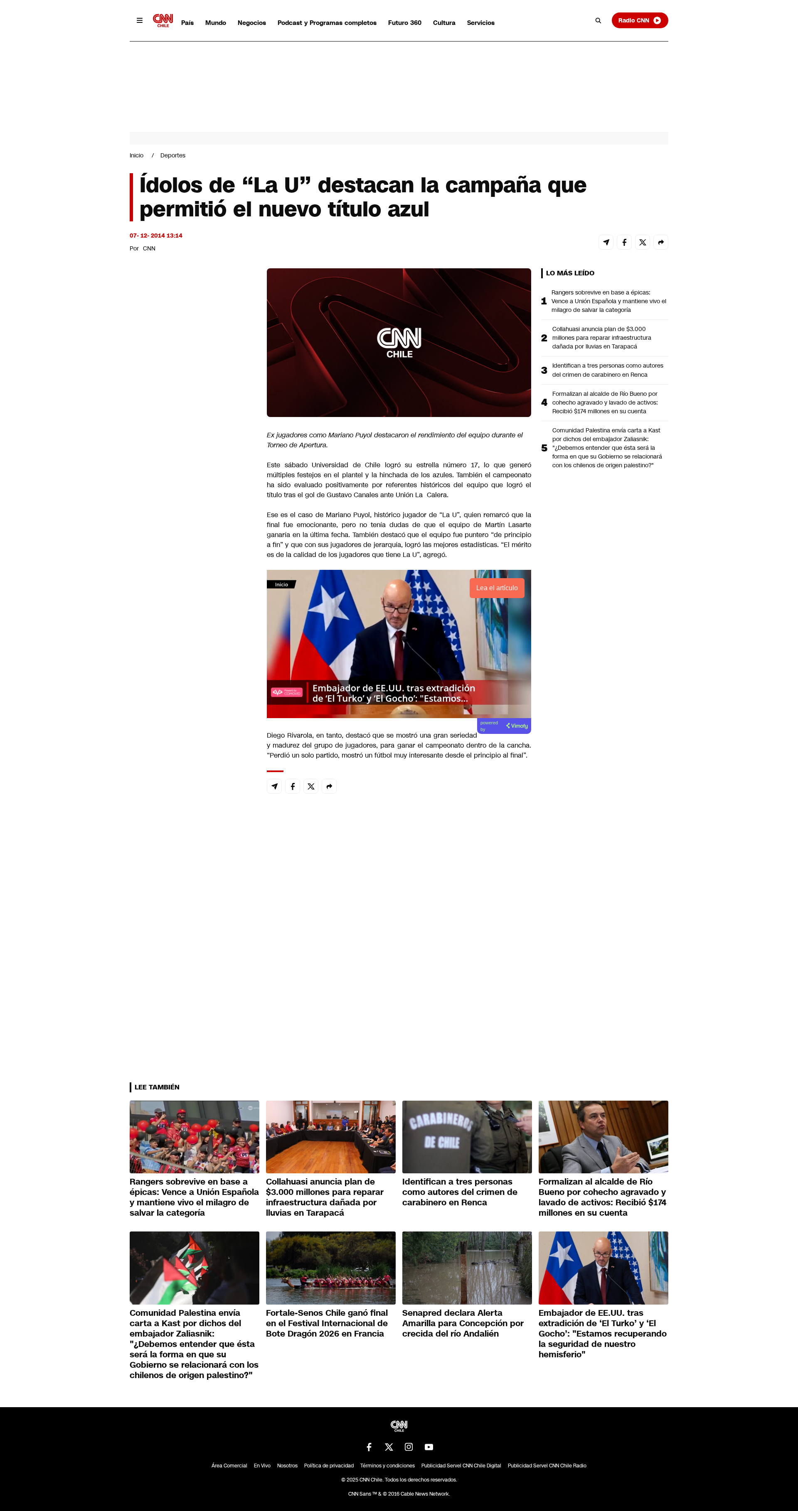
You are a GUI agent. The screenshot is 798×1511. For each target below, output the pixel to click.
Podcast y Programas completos (327, 22)
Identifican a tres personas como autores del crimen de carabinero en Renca (607, 369)
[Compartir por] (660, 242)
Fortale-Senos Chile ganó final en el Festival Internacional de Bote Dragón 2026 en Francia (327, 1323)
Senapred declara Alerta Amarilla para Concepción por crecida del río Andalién (463, 1323)
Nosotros (287, 1465)
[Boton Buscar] (598, 20)
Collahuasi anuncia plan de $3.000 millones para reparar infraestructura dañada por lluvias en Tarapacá (601, 338)
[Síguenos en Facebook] (369, 1447)
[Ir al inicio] (163, 20)
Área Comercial (229, 1465)
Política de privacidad (329, 1465)
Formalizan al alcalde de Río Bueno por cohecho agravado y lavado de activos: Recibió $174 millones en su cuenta (605, 402)
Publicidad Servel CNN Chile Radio (547, 1465)
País (187, 22)
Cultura (444, 22)
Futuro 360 (404, 22)
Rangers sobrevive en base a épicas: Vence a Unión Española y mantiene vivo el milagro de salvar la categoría (609, 301)
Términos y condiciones (387, 1465)
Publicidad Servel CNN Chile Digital (461, 1465)
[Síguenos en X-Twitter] (389, 1447)
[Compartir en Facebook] (624, 242)
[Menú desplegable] (140, 20)
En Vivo (262, 1465)
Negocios (252, 22)
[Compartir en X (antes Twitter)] (642, 242)
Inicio (136, 155)
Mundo (215, 22)
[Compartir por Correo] (605, 242)
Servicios (481, 22)
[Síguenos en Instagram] (409, 1447)
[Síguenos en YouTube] (429, 1447)
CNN (149, 248)
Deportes (172, 155)
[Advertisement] (192, 744)
